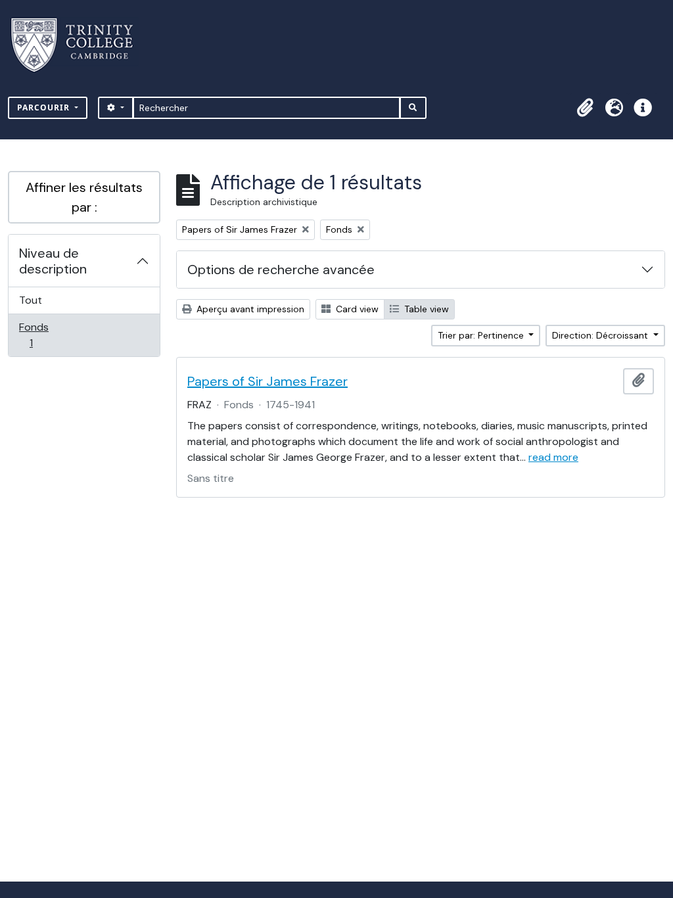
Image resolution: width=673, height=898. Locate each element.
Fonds (45, 334)
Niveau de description (53, 261)
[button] (584, 107)
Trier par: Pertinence (482, 335)
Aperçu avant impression (249, 309)
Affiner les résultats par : (84, 197)
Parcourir (44, 107)
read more (553, 457)
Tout (30, 300)
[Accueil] (80, 45)
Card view (356, 309)
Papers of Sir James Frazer (267, 381)
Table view (425, 309)
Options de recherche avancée (281, 269)
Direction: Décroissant (601, 335)
